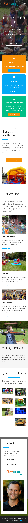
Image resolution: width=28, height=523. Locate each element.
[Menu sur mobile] (25, 4)
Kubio (20, 520)
